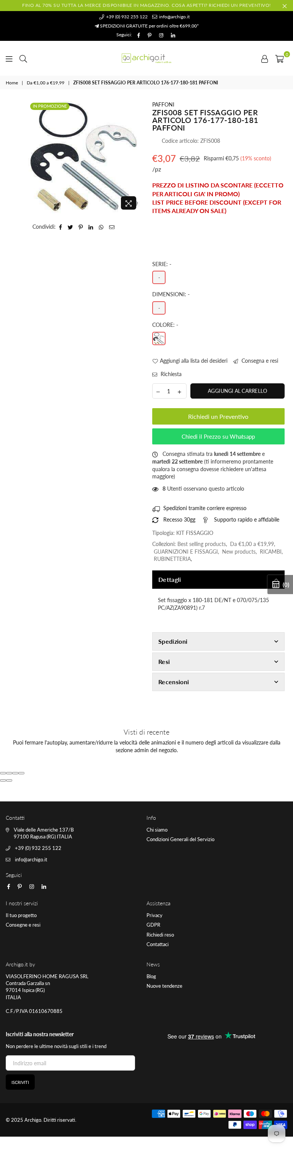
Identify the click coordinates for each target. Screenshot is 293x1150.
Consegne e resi (23, 925)
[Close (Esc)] (3, 773)
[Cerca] (23, 58)
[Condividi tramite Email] (112, 227)
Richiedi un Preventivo (218, 416)
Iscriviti (20, 1082)
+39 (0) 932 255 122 (126, 16)
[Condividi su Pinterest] (81, 227)
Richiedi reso (160, 935)
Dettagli (169, 579)
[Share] (9, 773)
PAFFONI (163, 104)
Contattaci (157, 944)
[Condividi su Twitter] (70, 227)
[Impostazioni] (265, 58)
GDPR (153, 925)
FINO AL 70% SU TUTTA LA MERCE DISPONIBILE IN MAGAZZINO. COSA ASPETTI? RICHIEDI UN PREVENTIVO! (146, 5)
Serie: (161, 264)
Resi (164, 661)
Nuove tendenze (164, 986)
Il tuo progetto (21, 915)
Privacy (154, 915)
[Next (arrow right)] (9, 780)
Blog (151, 976)
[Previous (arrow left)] (3, 780)
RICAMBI (271, 551)
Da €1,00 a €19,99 (45, 83)
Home (12, 83)
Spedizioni (172, 641)
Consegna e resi (259, 360)
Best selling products (201, 544)
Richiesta (170, 374)
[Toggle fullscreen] (15, 773)
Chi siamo (156, 830)
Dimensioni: (171, 294)
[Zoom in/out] (21, 773)
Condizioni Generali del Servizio (180, 839)
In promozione (50, 105)
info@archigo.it (174, 16)
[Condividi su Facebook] (60, 227)
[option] (84, 157)
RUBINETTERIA (172, 559)
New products (239, 551)
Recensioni (173, 681)
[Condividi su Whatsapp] (101, 227)
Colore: (165, 324)
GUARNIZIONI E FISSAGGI (186, 551)
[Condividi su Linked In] (91, 227)
